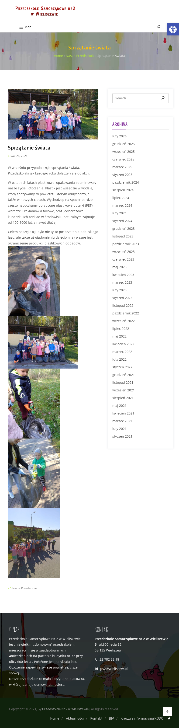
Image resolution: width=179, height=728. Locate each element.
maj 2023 (119, 267)
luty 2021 (119, 428)
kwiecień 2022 (123, 344)
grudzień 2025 (123, 144)
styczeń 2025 (122, 174)
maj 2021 (119, 405)
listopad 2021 (122, 382)
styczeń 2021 (122, 436)
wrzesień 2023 (123, 251)
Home (54, 718)
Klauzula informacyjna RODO (142, 718)
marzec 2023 (122, 282)
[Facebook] (169, 718)
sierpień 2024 (123, 190)
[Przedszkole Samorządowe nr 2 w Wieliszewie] (44, 11)
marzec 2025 (122, 167)
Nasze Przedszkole (24, 588)
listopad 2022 (122, 305)
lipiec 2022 (120, 328)
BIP (111, 718)
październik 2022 (125, 313)
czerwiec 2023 (123, 259)
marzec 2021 (122, 421)
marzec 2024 (122, 205)
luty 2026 (119, 136)
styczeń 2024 (122, 221)
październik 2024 (125, 182)
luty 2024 (119, 213)
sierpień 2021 (123, 398)
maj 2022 (119, 336)
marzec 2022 (122, 351)
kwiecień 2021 (123, 413)
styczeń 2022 (122, 367)
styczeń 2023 (122, 298)
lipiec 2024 (120, 197)
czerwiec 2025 (123, 159)
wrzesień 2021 (123, 390)
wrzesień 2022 (123, 321)
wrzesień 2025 (123, 151)
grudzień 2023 (123, 228)
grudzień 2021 (123, 375)
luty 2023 (119, 290)
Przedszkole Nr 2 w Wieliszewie (65, 709)
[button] (173, 29)
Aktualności (75, 718)
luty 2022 (119, 359)
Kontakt (96, 718)
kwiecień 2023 (123, 274)
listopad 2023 (122, 236)
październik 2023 (125, 244)
